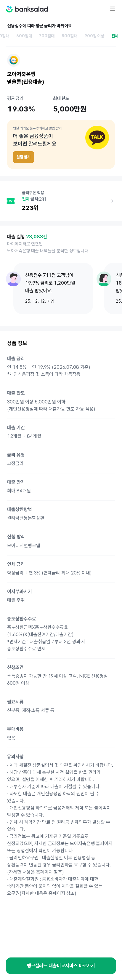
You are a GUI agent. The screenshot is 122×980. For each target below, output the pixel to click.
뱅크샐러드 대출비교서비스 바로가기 (61, 965)
